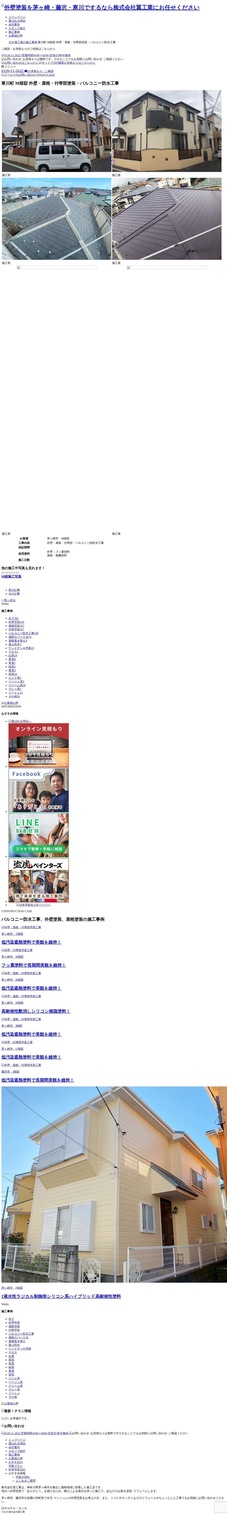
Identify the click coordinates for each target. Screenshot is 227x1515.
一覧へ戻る (8, 600)
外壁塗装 (16, 622)
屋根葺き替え (18, 640)
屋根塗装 (16, 625)
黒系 (12, 659)
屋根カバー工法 (20, 636)
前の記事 (14, 589)
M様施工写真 (11, 576)
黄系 (12, 670)
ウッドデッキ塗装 (21, 648)
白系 (13, 655)
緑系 (12, 666)
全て (13, 618)
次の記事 (14, 593)
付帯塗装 (16, 629)
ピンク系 (15, 677)
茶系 (13, 674)
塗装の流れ (23, 1477)
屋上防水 (15, 644)
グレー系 (15, 688)
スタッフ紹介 (17, 28)
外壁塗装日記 (17, 1469)
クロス (13, 651)
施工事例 (14, 31)
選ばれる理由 (17, 20)
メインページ (17, 17)
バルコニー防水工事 (23, 633)
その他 (14, 696)
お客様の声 (16, 35)
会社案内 (14, 24)
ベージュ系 (16, 681)
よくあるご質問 (25, 1480)
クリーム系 (17, 685)
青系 (12, 662)
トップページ (17, 1439)
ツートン (16, 692)
